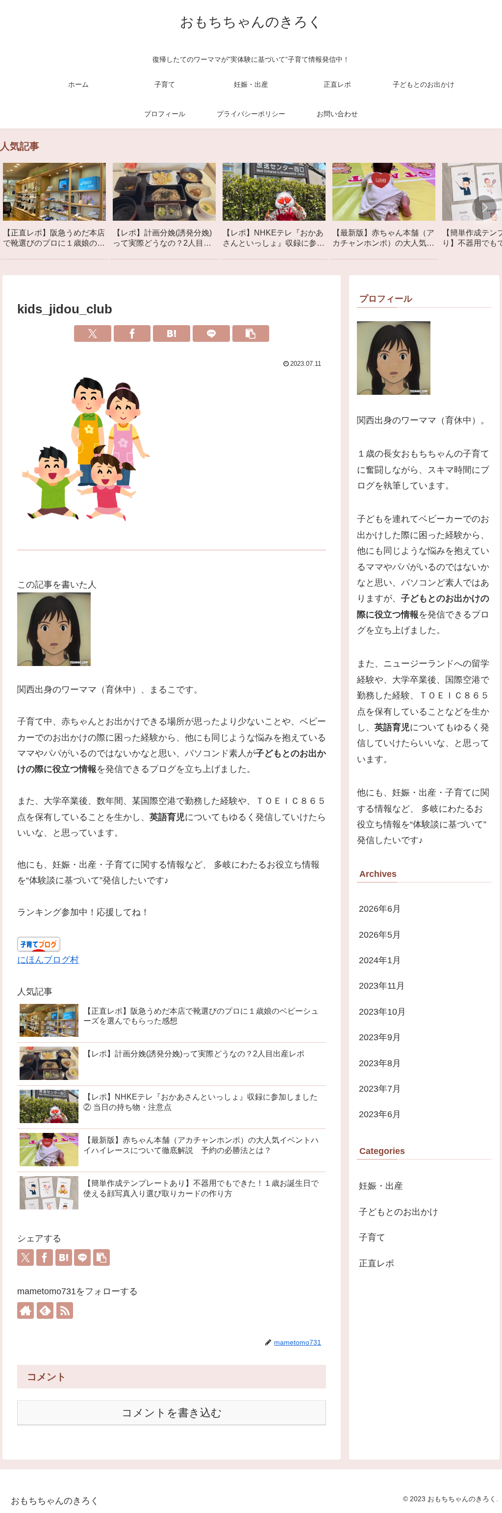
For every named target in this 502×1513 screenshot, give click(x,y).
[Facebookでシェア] (132, 333)
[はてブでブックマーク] (171, 333)
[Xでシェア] (92, 333)
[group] (54, 209)
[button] (484, 207)
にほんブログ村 (48, 960)
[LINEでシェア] (211, 333)
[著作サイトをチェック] (25, 1310)
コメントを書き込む (172, 1413)
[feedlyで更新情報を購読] (45, 1310)
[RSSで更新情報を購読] (64, 1310)
